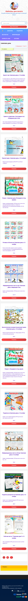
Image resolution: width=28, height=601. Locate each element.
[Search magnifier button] (25, 23)
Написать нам (6, 38)
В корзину (14, 87)
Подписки (20, 30)
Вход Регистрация (14, 26)
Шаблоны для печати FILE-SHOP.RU (14, 585)
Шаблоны (10, 30)
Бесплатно (5, 34)
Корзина (16, 38)
